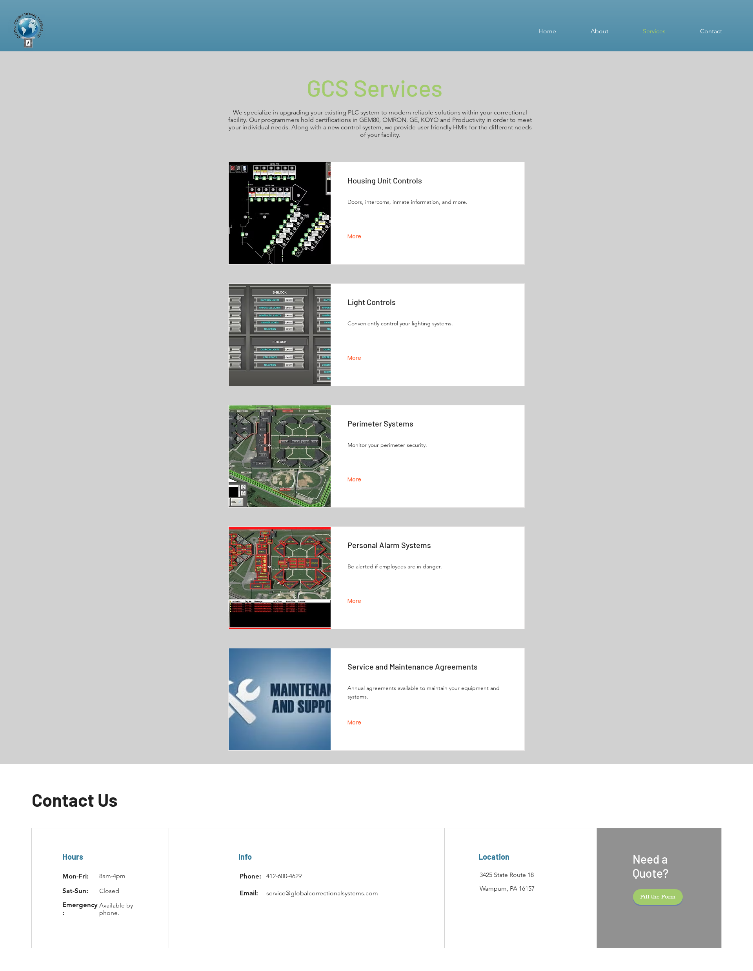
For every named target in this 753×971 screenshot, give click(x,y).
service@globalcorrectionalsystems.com (322, 893)
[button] (658, 897)
